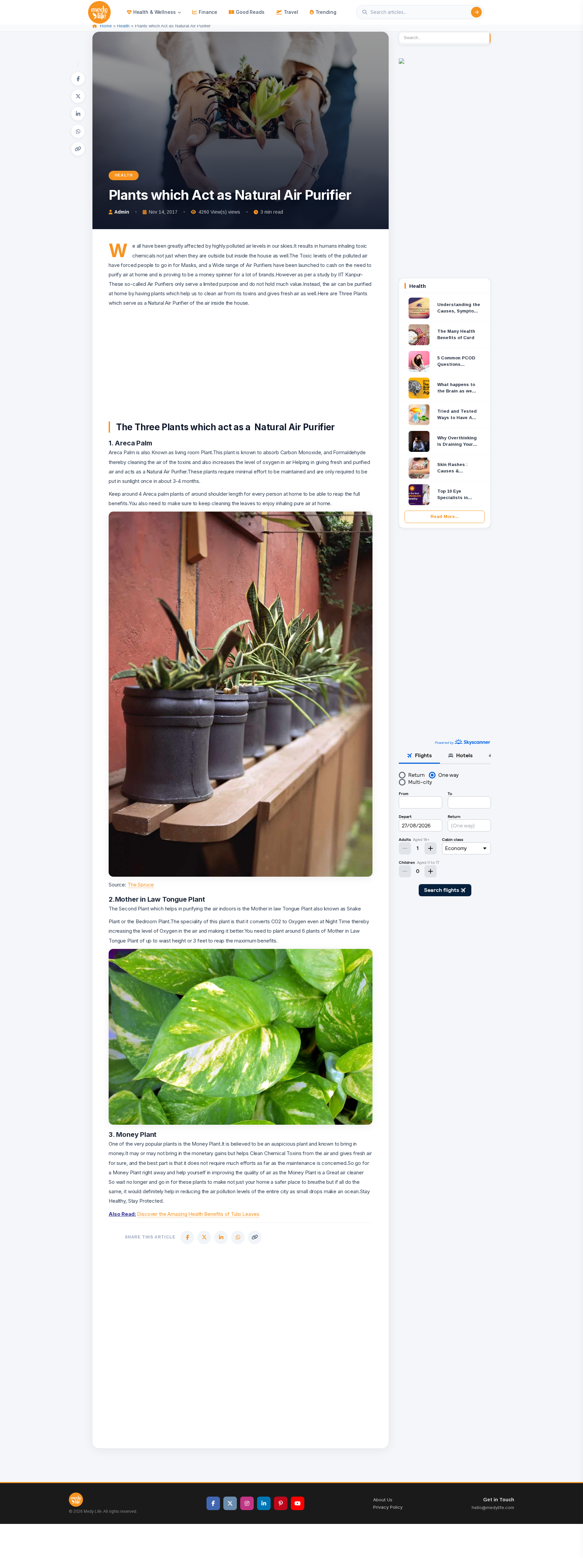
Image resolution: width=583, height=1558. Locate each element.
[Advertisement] (240, 355)
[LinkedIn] (78, 114)
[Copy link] (78, 149)
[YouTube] (297, 1503)
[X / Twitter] (230, 1503)
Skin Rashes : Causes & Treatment (452, 468)
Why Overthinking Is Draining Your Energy (457, 441)
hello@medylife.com (493, 1507)
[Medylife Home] (99, 12)
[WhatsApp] (78, 131)
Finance (208, 12)
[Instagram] (247, 1503)
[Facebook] (78, 79)
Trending (325, 12)
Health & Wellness (154, 12)
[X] (78, 96)
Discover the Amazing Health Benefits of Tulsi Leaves (198, 1214)
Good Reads (250, 12)
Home (106, 25)
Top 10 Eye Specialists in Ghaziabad (452, 495)
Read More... (445, 516)
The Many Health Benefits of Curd (456, 334)
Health (123, 25)
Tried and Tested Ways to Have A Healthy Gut (457, 415)
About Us (382, 1499)
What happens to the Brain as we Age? (456, 388)
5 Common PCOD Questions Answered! (456, 361)
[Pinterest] (280, 1503)
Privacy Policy (387, 1507)
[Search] (476, 12)
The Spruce (141, 884)
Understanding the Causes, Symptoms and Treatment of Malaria (458, 308)
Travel (291, 12)
